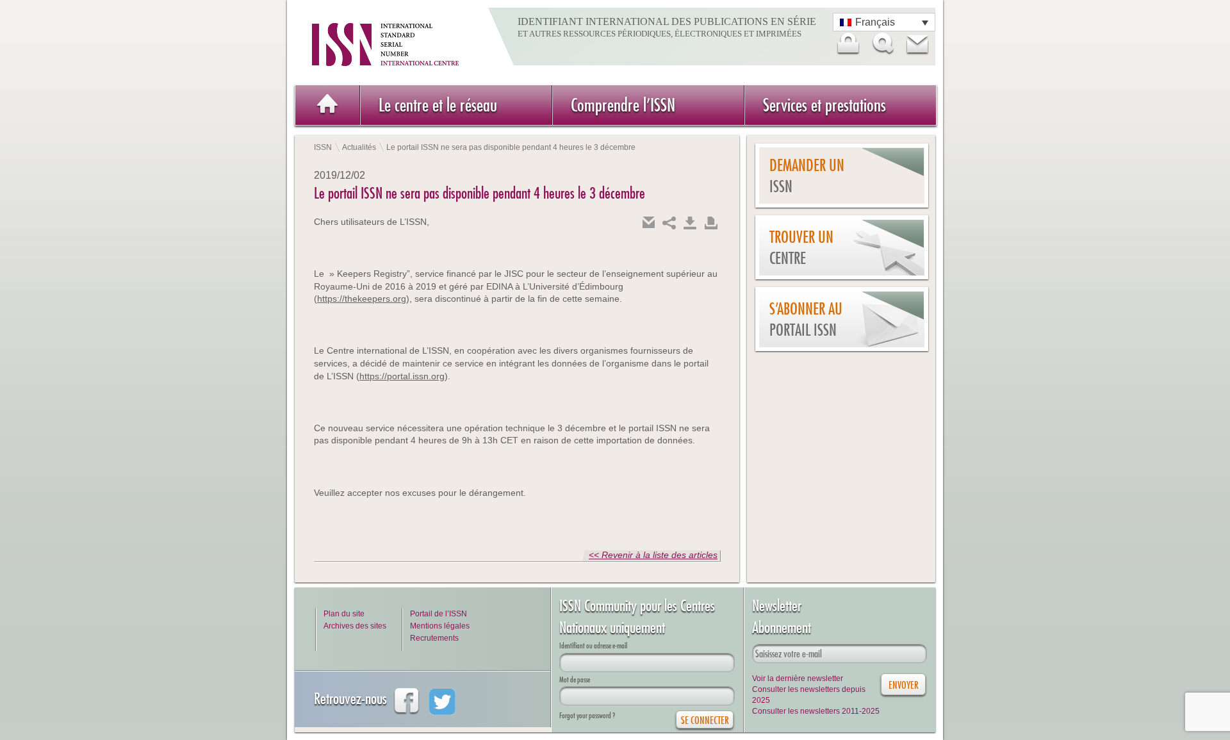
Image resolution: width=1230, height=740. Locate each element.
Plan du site (344, 613)
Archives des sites (355, 625)
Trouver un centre (801, 247)
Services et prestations (824, 105)
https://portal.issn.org (402, 376)
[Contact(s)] (917, 43)
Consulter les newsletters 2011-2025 (816, 711)
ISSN (323, 147)
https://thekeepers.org (361, 298)
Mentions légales (440, 625)
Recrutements (434, 638)
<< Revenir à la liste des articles (653, 555)
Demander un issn (806, 176)
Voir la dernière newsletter (797, 678)
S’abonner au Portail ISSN (805, 319)
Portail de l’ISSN (438, 613)
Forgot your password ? (587, 715)
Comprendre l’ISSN (623, 105)
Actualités (359, 147)
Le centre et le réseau (438, 105)
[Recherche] (882, 43)
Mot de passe (574, 679)
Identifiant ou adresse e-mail (593, 645)
